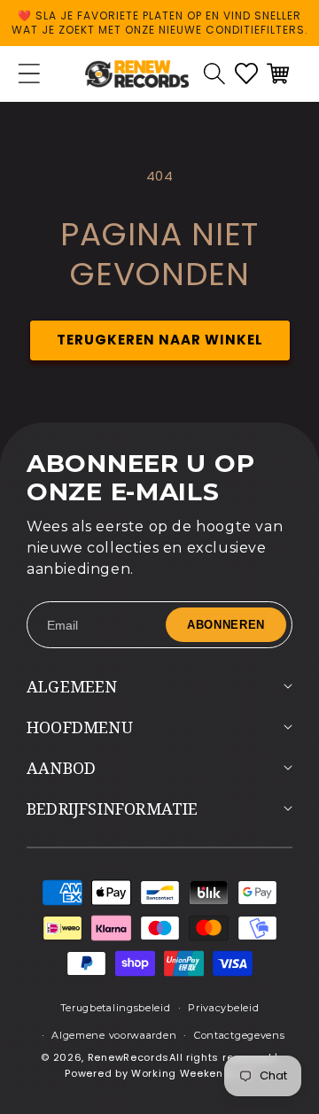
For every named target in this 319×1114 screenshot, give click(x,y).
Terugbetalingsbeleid (115, 1008)
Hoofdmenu (80, 727)
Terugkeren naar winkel (160, 339)
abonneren (226, 624)
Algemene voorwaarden (113, 1035)
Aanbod (61, 767)
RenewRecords (128, 1057)
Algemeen (72, 686)
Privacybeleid (223, 1008)
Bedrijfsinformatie (112, 808)
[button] (214, 73)
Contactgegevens (239, 1035)
